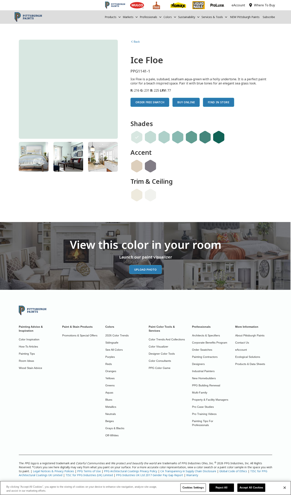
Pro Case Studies (203, 406)
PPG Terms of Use (89, 471)
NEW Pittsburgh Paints (245, 17)
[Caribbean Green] (177, 137)
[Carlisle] (205, 137)
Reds (108, 364)
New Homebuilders (204, 378)
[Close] (284, 487)
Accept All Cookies (251, 487)
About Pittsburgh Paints (249, 335)
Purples (110, 356)
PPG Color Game (159, 368)
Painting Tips (27, 353)
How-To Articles (28, 346)
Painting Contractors (205, 356)
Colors (168, 17)
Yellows (110, 378)
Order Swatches (202, 349)
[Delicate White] (150, 195)
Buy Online (186, 102)
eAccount (241, 349)
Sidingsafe (111, 342)
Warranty (192, 475)
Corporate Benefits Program (209, 342)
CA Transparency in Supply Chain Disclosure (188, 471)
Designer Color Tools (162, 353)
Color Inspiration (29, 339)
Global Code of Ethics (233, 471)
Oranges (110, 371)
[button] (113, 17)
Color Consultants (160, 360)
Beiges (109, 421)
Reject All (221, 487)
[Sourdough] (136, 166)
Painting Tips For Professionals (202, 423)
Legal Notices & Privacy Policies (53, 471)
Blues (108, 399)
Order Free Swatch (149, 102)
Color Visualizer (158, 346)
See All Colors (114, 349)
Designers (198, 364)
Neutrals (110, 414)
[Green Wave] (150, 137)
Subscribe (269, 17)
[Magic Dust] (150, 166)
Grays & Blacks (114, 428)
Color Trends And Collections (167, 339)
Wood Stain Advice (30, 368)
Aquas (109, 392)
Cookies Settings (193, 487)
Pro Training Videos (204, 414)
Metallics (110, 406)
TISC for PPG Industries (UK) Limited (89, 475)
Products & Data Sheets (250, 364)
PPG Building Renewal (206, 385)
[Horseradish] (136, 195)
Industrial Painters (203, 371)
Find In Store (218, 102)
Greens (110, 385)
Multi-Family (199, 392)
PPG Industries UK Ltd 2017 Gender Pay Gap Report (149, 475)
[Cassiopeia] (164, 137)
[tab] (33, 157)
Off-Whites (112, 435)
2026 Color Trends (117, 335)
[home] (28, 17)
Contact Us (242, 342)
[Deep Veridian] (218, 137)
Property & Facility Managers (210, 399)
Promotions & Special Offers (79, 335)
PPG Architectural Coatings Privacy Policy (130, 471)
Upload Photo (145, 269)
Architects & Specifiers (206, 335)
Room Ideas (26, 360)
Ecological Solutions (247, 356)
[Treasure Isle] (191, 137)
